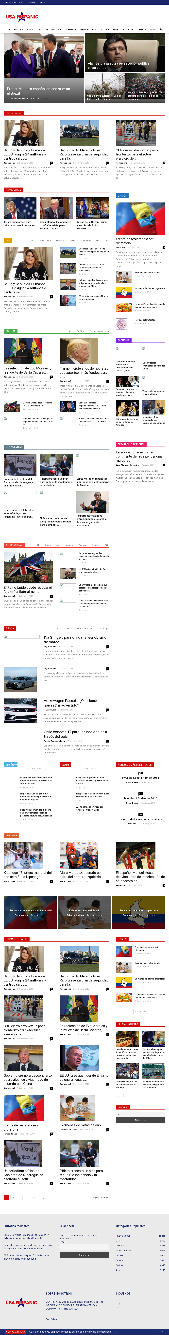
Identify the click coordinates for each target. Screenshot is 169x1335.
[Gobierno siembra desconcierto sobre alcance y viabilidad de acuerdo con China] (68, 284)
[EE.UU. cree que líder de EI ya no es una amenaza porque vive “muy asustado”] (68, 300)
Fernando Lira (123, 247)
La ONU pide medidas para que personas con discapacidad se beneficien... (93, 588)
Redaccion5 (9, 163)
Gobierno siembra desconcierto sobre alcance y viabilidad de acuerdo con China (93, 283)
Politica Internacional (99, 331)
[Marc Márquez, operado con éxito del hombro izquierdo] (84, 855)
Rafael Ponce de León (17, 98)
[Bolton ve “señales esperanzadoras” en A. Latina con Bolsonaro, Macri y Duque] (68, 406)
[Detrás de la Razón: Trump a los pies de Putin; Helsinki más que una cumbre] (92, 208)
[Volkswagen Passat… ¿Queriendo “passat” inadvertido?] (20, 710)
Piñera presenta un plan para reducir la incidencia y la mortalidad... (56, 482)
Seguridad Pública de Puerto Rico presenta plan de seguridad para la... (84, 154)
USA (8, 29)
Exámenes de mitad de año (147, 273)
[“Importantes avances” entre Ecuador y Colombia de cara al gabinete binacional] (92, 502)
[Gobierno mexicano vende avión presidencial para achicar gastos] (127, 353)
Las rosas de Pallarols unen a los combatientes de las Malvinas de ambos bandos (36, 780)
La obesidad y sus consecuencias (140, 819)
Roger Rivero (50, 646)
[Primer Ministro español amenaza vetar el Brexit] (44, 55)
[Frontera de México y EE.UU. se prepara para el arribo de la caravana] (145, 86)
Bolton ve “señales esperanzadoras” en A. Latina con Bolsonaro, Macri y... (92, 406)
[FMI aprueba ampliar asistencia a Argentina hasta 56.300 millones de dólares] (154, 1039)
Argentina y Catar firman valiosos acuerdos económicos (153, 420)
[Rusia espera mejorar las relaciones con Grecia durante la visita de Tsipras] (68, 557)
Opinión (141, 29)
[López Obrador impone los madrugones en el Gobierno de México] (92, 465)
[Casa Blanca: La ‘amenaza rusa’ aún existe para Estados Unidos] (56, 208)
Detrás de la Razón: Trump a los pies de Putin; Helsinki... (91, 225)
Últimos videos (13, 190)
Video (152, 29)
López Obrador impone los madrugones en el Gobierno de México (92, 482)
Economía (71, 29)
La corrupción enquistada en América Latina (153, 366)
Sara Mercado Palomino (127, 465)
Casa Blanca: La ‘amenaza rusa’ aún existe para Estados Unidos (55, 225)
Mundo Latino (34, 29)
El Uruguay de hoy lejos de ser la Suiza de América (127, 422)
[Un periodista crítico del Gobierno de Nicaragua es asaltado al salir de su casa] (20, 465)
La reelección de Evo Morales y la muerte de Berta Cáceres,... (27, 370)
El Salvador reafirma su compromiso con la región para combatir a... (55, 521)
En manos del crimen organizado (150, 288)
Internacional (54, 29)
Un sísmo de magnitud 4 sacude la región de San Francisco (153, 1084)
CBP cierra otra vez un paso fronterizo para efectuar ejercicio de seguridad (26, 1257)
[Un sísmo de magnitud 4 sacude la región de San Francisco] (154, 1071)
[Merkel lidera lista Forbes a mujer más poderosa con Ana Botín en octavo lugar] (68, 423)
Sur (107, 240)
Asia (58, 545)
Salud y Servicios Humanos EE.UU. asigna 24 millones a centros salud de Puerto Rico (26, 1237)
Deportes (128, 29)
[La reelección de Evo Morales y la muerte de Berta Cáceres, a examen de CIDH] (28, 351)
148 (140, 814)
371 (140, 793)
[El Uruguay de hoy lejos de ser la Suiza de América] (127, 408)
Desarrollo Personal (26, 2)
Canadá (69, 545)
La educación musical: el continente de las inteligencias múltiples (139, 456)
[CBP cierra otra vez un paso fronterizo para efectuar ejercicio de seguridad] (140, 133)
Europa (82, 545)
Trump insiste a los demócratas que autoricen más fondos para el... (84, 372)
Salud (116, 29)
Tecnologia (104, 628)
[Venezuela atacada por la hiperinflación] (154, 382)
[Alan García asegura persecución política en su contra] (125, 56)
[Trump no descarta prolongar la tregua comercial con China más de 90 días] (12, 422)
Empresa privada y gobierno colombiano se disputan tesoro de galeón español (35, 796)
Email (63, 1241)
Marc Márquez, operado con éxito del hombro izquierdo (81, 875)
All (31, 240)
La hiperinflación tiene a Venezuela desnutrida (78, 762)
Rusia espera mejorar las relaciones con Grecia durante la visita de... (94, 556)
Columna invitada (75, 915)
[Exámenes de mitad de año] (124, 277)
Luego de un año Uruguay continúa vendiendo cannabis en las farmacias (27, 761)
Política (18, 29)
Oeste (72, 240)
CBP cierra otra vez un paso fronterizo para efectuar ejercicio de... (137, 154)
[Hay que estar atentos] (121, 324)
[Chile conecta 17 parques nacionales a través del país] (22, 748)
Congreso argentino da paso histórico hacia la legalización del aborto (92, 780)
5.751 (35, 1197)
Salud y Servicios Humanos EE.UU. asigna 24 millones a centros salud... (25, 154)
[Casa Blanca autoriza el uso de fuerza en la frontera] (105, 86)
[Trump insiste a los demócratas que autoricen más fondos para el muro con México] (84, 351)
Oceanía (95, 545)
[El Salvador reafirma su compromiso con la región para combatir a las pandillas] (56, 503)
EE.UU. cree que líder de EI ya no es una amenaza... (84, 1078)
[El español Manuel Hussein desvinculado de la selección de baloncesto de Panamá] (140, 855)
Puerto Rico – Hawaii (91, 240)
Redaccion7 (9, 881)
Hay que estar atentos (145, 320)
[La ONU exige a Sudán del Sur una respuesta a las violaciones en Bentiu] (68, 573)
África (48, 545)
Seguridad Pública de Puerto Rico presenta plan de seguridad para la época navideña (28, 1247)
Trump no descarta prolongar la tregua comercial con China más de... (38, 421)
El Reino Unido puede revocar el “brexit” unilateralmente (28, 590)
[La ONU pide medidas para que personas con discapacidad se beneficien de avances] (68, 588)
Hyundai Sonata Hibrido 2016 (140, 777)
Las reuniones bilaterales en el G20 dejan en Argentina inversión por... (19, 513)
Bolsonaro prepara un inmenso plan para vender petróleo (126, 392)
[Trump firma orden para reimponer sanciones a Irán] (20, 208)
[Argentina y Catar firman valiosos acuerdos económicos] (154, 407)
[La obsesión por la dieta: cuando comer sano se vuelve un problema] (124, 307)
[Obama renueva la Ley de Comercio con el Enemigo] (127, 1071)
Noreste (60, 240)
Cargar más (140, 1011)
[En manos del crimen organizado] (124, 292)
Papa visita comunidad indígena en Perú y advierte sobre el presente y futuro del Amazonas (36, 813)
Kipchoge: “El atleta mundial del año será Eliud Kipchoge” (28, 875)
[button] (161, 29)
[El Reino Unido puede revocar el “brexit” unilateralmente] (12, 406)
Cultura (104, 29)
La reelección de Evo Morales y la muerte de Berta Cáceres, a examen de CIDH (72, 1331)
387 (140, 773)
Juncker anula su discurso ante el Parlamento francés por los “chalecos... (93, 604)
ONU (107, 545)
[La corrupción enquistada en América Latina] (154, 353)
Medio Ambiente (85, 628)
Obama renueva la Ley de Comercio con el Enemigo (126, 1084)
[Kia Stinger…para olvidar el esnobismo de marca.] (22, 647)
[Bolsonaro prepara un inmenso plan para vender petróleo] (127, 381)
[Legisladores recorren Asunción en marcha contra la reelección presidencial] (127, 1039)
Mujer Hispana (88, 29)
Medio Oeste (44, 240)
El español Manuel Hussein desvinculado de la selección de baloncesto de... (140, 877)
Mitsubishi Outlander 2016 (140, 798)
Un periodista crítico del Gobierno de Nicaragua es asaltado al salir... (19, 482)
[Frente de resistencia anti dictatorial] (140, 218)
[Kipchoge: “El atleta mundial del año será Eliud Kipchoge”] (28, 855)
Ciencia (41, 2)
